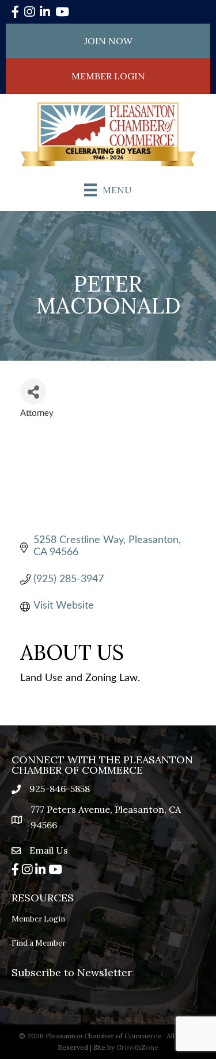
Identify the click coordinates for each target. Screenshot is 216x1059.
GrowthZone (137, 1047)
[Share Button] (33, 391)
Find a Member (39, 943)
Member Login (38, 919)
